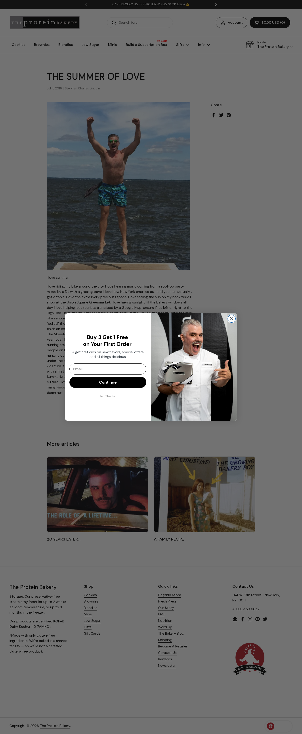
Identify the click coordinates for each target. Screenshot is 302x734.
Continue (108, 382)
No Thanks (108, 396)
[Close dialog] (231, 319)
